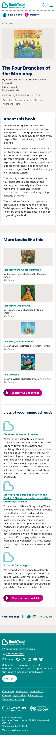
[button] (23, 617)
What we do (22, 691)
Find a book (15, 14)
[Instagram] (23, 659)
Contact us (8, 691)
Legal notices (19, 695)
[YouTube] (35, 659)
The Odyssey (11, 374)
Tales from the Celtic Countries (22, 269)
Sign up (8, 678)
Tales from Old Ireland (16, 305)
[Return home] (13, 5)
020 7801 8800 (15, 654)
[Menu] (51, 5)
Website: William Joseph (15, 730)
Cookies (6, 695)
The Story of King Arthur (18, 341)
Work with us (36, 691)
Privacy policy (35, 695)
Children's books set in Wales (20, 434)
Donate (34, 14)
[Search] (43, 5)
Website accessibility (13, 699)
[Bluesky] (41, 659)
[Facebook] (18, 659)
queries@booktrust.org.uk (21, 649)
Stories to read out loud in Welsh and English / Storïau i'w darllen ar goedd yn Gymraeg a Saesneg (27, 498)
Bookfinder (8, 23)
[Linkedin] (29, 659)
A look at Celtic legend (17, 565)
